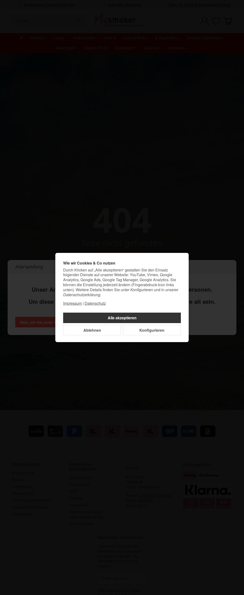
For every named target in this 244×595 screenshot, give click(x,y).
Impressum (72, 303)
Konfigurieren (151, 330)
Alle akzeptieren (122, 317)
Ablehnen (92, 330)
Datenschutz (95, 303)
